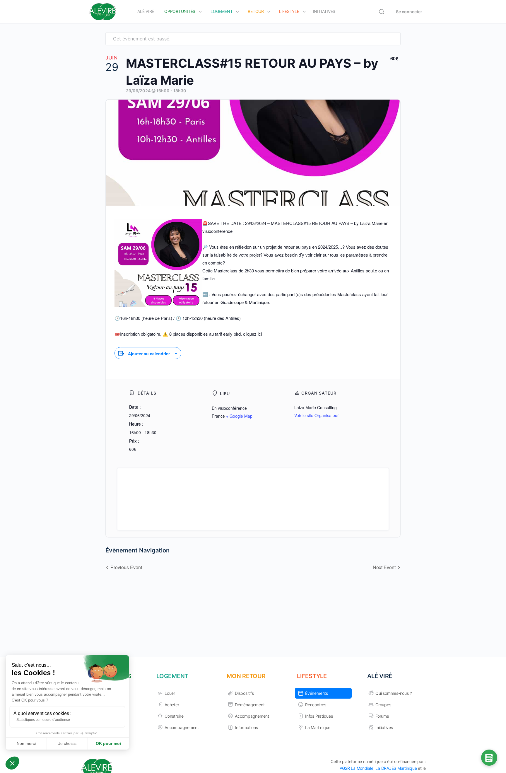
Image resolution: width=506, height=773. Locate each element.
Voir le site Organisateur (316, 415)
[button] (12, 763)
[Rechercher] (381, 11)
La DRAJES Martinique (396, 768)
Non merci (26, 743)
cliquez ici (252, 334)
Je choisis (67, 743)
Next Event (384, 567)
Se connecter (409, 11)
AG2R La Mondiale (356, 768)
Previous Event (126, 567)
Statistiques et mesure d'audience (43, 720)
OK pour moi (108, 743)
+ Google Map (239, 416)
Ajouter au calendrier (149, 353)
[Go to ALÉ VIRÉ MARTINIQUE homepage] (102, 11)
